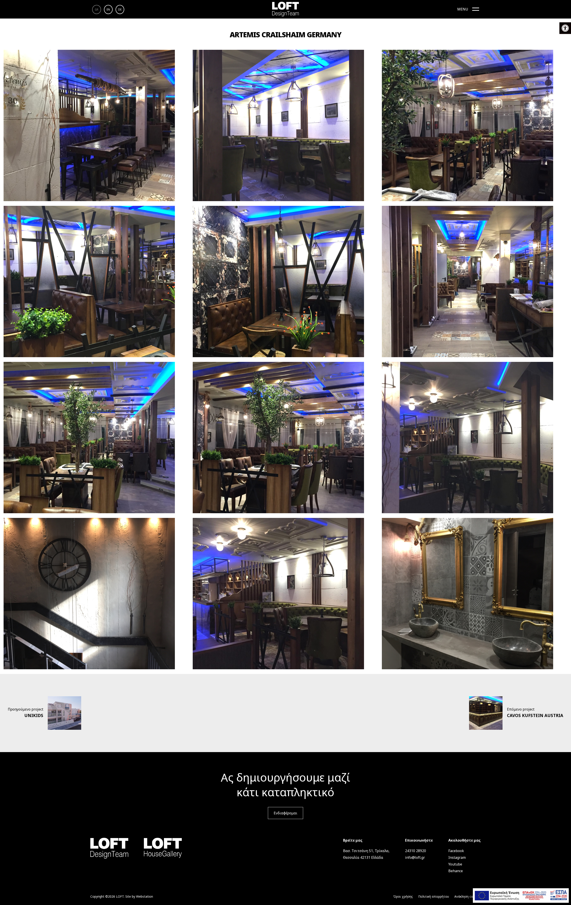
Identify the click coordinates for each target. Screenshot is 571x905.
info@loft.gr (415, 857)
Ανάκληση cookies (467, 896)
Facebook (456, 850)
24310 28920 (415, 850)
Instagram (457, 857)
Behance (455, 870)
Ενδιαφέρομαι (285, 813)
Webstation (144, 896)
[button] (565, 28)
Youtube (455, 864)
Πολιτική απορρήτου (433, 896)
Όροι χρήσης (403, 896)
